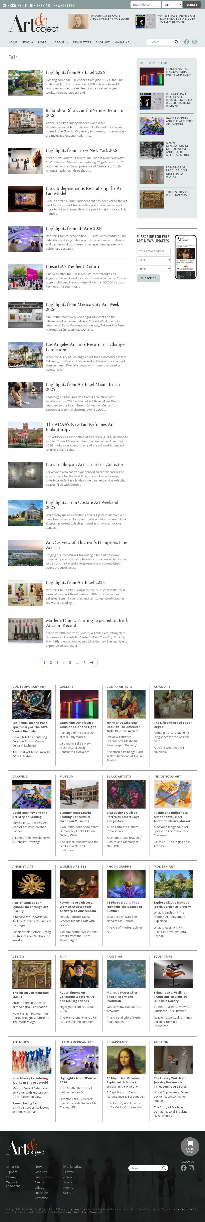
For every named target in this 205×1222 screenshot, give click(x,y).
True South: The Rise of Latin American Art (76, 1090)
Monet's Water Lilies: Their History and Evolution (123, 996)
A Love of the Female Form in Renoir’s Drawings (31, 840)
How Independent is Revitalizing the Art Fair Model (84, 190)
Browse (68, 1172)
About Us (12, 1167)
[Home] (33, 23)
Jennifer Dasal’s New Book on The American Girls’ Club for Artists (123, 727)
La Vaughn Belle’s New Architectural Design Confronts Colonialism (75, 747)
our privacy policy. (184, 1209)
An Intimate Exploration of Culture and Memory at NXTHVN (125, 842)
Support (11, 1172)
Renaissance (117, 1042)
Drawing (20, 776)
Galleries (69, 1177)
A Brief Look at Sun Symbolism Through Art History (30, 907)
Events (39, 1182)
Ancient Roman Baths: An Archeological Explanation (29, 1005)
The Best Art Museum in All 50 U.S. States (31, 754)
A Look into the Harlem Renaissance (122, 829)
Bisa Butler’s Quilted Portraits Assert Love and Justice (123, 817)
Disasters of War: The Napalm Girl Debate (122, 919)
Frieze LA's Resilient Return (72, 266)
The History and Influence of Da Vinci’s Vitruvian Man (125, 1105)
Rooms (68, 1187)
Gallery (67, 687)
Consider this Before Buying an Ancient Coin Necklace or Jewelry (31, 936)
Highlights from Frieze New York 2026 (82, 150)
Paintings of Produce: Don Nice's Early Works (176, 171)
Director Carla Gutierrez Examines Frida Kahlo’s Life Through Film (78, 1103)
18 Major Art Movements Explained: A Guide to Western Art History (126, 1082)
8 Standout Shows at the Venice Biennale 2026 (84, 112)
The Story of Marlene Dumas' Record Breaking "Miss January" (171, 1111)
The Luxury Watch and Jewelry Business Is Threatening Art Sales (170, 1082)
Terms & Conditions (13, 1184)
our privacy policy (77, 1209)
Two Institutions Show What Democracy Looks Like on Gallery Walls (79, 831)
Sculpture (163, 956)
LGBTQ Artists (119, 687)
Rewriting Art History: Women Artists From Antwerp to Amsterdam (78, 906)
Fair (63, 956)
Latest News (43, 1177)
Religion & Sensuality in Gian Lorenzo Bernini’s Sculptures (173, 1021)
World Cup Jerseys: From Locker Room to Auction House (171, 1096)
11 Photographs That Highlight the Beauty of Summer (124, 906)
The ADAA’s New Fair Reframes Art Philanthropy (80, 426)
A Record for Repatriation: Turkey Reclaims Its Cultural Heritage (31, 921)
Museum (67, 776)
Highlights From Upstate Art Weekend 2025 (82, 504)
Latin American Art (77, 1042)
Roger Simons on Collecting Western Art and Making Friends (77, 996)
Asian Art (162, 687)
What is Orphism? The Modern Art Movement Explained (169, 916)
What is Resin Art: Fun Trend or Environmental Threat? (170, 931)
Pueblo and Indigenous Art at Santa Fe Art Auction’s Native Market (172, 817)
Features (41, 1172)
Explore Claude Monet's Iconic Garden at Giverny (172, 904)
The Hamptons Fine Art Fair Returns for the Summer (79, 1019)
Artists (67, 1182)
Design (18, 956)
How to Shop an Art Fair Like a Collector (84, 464)
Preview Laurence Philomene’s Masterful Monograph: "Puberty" (122, 741)
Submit (192, 4)
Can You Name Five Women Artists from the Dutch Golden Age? (78, 936)
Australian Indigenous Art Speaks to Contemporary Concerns (171, 831)
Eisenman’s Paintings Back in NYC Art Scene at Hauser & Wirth (125, 756)
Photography (119, 866)
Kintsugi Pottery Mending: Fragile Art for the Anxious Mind (172, 737)
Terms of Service (89, 1212)
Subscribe (148, 278)
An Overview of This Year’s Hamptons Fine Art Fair (86, 544)
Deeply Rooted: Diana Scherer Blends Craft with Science (77, 921)
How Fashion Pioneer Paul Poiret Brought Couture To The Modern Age (30, 1017)
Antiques (20, 1042)
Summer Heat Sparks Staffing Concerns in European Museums (75, 817)
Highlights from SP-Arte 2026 (74, 228)
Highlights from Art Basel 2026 (75, 72)
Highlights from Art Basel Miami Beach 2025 (83, 386)
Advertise (41, 1198)
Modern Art (164, 866)
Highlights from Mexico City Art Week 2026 (82, 306)
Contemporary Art (29, 687)
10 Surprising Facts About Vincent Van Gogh (109, 17)
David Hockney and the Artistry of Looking (179, 121)
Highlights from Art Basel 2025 (75, 582)
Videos (39, 1187)
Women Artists (73, 866)
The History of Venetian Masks (178, 193)
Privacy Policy (71, 1212)
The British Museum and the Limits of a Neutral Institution (79, 846)
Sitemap (11, 1177)
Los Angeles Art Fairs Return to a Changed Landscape (86, 346)
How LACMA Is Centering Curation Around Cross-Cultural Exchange (29, 741)
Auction (161, 1042)
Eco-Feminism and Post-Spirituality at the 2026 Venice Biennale (30, 727)
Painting (114, 956)
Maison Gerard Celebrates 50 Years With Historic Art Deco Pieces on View (30, 1092)
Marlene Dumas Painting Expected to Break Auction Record (87, 622)
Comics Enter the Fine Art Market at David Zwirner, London (29, 827)
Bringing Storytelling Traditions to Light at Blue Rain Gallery (170, 996)
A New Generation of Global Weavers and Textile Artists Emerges (178, 149)
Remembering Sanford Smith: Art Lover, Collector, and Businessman (30, 1107)
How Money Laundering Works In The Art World (30, 1080)
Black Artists (119, 776)
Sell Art (68, 1193)
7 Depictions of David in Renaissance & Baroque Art (126, 1094)
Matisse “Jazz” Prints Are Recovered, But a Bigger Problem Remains (176, 19)
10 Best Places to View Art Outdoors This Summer (172, 1009)
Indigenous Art (167, 776)
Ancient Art (23, 866)
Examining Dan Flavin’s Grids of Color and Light (178, 72)
